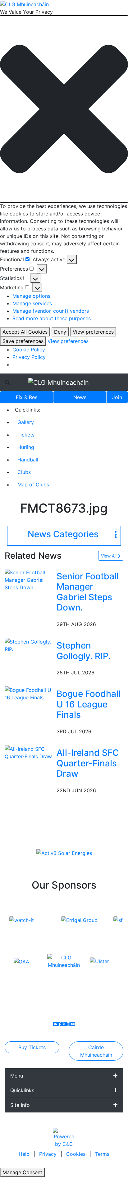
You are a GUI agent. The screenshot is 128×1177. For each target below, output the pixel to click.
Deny (60, 332)
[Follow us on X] (64, 1024)
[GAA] (21, 961)
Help (25, 1154)
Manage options (31, 296)
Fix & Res (26, 397)
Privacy (48, 1154)
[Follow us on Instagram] (68, 1024)
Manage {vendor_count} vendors (50, 311)
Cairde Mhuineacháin (96, 1051)
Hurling (25, 447)
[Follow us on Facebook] (59, 1024)
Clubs (24, 472)
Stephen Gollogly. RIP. (84, 650)
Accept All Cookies (25, 332)
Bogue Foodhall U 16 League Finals (89, 704)
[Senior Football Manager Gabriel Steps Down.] (29, 579)
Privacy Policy (29, 357)
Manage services (32, 303)
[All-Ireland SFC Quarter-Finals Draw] (29, 752)
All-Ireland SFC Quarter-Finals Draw (88, 763)
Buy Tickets (32, 1047)
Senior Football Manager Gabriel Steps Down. (88, 592)
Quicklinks (22, 1090)
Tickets (25, 435)
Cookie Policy (28, 349)
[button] (64, 109)
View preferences (93, 332)
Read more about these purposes (51, 318)
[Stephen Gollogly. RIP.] (29, 645)
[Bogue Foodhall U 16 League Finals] (29, 693)
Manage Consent (22, 1172)
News (79, 397)
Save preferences (22, 341)
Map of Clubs (33, 484)
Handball (27, 459)
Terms (102, 1154)
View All (109, 555)
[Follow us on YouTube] (73, 1024)
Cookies (75, 1154)
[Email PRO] (55, 1024)
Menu (16, 1076)
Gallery (25, 422)
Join (117, 397)
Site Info (20, 1105)
